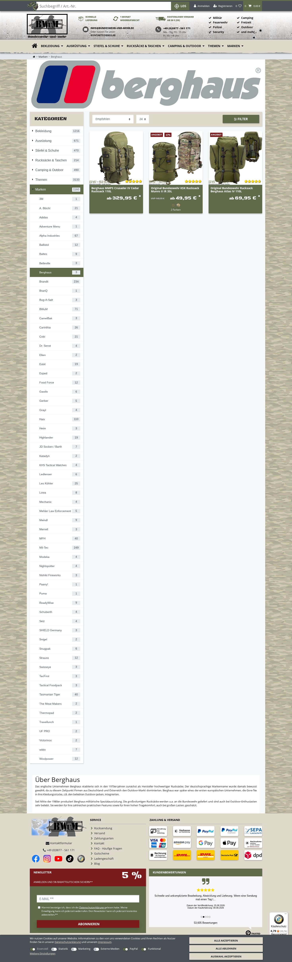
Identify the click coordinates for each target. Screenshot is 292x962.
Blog (97, 863)
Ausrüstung (77, 46)
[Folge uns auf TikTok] (69, 858)
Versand (99, 833)
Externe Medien (110, 948)
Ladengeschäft (104, 858)
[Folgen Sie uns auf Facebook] (36, 858)
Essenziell (42, 948)
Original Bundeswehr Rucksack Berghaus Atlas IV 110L (232, 190)
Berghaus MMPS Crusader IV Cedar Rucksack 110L (115, 190)
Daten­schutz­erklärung (68, 942)
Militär (217, 18)
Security (218, 32)
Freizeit (246, 22)
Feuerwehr (220, 22)
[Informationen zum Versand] (182, 855)
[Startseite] (47, 26)
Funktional (154, 948)
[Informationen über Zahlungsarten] (158, 831)
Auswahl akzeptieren (226, 956)
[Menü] (285, 914)
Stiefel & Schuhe (107, 46)
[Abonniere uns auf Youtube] (58, 858)
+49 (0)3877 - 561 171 (60, 850)
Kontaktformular (103, 35)
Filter (242, 119)
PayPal (134, 948)
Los (183, 6)
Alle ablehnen (226, 948)
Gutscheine (101, 853)
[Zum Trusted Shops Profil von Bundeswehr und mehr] (81, 858)
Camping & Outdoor (184, 46)
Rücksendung (103, 828)
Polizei (217, 27)
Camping (247, 18)
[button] (252, 6)
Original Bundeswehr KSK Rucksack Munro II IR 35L (175, 190)
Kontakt (99, 843)
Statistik (63, 948)
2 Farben (176, 209)
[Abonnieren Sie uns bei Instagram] (47, 858)
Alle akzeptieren (226, 940)
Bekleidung (50, 46)
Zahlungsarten (104, 838)
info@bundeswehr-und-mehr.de (112, 28)
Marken (233, 46)
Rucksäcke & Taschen (144, 46)
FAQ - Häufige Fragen (108, 848)
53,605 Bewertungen (205, 922)
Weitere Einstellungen (42, 953)
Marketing (84, 948)
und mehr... (249, 32)
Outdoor (247, 27)
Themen (214, 46)
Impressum (104, 942)
